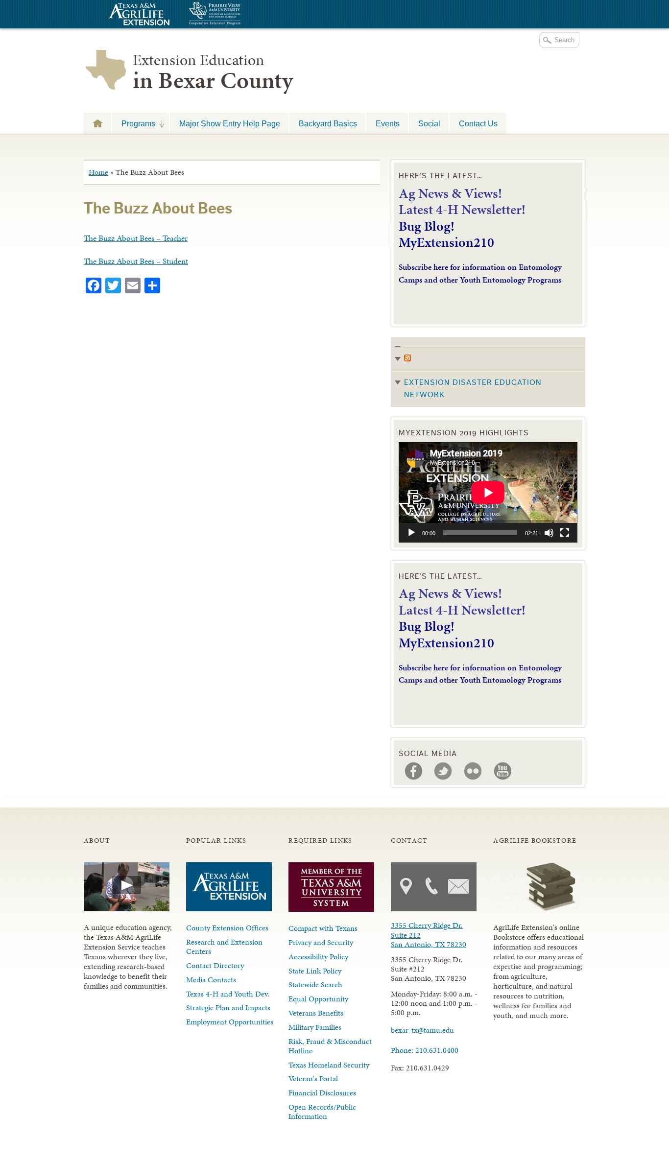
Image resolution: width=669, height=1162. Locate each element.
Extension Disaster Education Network (473, 389)
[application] (488, 492)
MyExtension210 (446, 242)
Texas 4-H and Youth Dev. (227, 993)
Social (429, 123)
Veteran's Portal (313, 1078)
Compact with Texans (323, 928)
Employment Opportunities (229, 1021)
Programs (133, 123)
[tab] (488, 372)
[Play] (411, 533)
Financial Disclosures (322, 1092)
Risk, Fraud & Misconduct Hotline (330, 1046)
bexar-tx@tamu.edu (422, 1030)
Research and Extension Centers (224, 946)
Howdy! (97, 123)
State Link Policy (314, 970)
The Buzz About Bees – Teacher (136, 238)
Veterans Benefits (315, 1013)
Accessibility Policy (318, 956)
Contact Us (478, 123)
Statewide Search (315, 984)
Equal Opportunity (318, 998)
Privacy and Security (320, 942)
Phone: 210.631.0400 (424, 1050)
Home (98, 172)
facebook (414, 771)
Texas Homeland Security (328, 1064)
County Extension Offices (227, 927)
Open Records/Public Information (322, 1111)
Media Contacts (211, 979)
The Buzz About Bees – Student (136, 261)
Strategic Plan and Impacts (228, 1007)
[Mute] (549, 533)
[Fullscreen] (565, 533)
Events (388, 123)
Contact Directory (215, 965)
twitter (443, 771)
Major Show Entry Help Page (229, 123)
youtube (503, 771)
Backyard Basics (328, 123)
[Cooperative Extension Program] (241, 14)
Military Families (314, 1027)
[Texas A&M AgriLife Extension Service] (138, 15)
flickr (473, 771)
